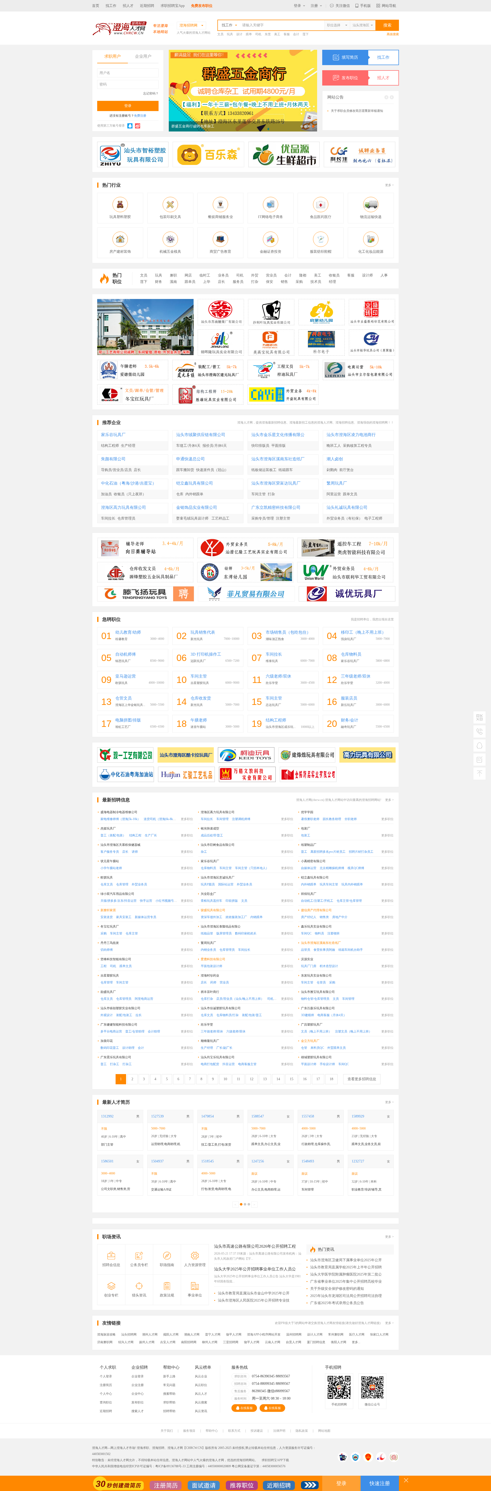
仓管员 (321, 982)
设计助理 (128, 1048)
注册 (314, 6)
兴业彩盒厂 (208, 894)
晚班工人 (334, 446)
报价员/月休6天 (215, 446)
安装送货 (107, 917)
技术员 (315, 282)
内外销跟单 (194, 494)
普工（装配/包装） (113, 835)
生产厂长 (151, 835)
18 (331, 1079)
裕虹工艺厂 (123, 727)
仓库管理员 (126, 518)
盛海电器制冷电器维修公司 (119, 812)
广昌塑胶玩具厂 (311, 1024)
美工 (277, 34)
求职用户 (112, 56)
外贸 (254, 275)
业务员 (223, 275)
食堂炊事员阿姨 (324, 950)
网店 (188, 275)
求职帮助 (169, 1402)
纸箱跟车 (285, 470)
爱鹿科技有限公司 (213, 959)
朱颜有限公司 (113, 459)
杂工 (204, 851)
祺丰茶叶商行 (210, 992)
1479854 (207, 1116)
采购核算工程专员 (357, 446)
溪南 (173, 282)
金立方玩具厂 (310, 1041)
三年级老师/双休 (356, 676)
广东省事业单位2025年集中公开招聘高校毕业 (346, 1281)
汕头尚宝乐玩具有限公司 (218, 1057)
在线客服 (246, 1408)
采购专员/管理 (262, 518)
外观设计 (107, 1015)
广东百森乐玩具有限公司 (318, 1008)
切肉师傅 (107, 950)
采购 (299, 282)
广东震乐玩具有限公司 (116, 1057)
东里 (268, 34)
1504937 (157, 1161)
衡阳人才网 (338, 1342)
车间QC (306, 933)
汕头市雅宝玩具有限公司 (318, 992)
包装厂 (305, 828)
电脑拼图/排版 (128, 720)
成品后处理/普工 (212, 835)
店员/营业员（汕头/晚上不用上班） (240, 999)
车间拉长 (108, 518)
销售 (284, 282)
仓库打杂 (207, 999)
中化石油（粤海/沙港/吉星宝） (128, 483)
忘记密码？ (151, 93)
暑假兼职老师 (310, 819)
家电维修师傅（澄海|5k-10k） (120, 819)
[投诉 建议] (479, 761)
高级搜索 (393, 34)
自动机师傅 (125, 654)
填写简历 (365, 57)
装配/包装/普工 (252, 1015)
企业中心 (137, 1394)
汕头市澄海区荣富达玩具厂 (275, 483)
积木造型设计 (329, 966)
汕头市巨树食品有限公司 (218, 845)
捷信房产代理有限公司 (316, 910)
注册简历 (106, 1385)
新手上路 (169, 1376)
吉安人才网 (167, 1342)
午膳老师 (199, 720)
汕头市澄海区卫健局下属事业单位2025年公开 (346, 1260)
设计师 (367, 275)
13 (265, 1079)
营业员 (271, 275)
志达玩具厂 (273, 705)
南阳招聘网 (188, 1342)
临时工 (204, 275)
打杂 (254, 282)
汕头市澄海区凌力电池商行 (351, 434)
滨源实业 (307, 959)
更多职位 (187, 819)
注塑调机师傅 (241, 819)
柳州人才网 (209, 1342)
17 (318, 1079)
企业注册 (137, 1385)
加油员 (106, 494)
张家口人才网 (379, 1334)
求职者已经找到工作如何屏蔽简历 (354, 123)
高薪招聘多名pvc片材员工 (327, 851)
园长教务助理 (332, 819)
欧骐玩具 (121, 683)
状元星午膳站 (110, 861)
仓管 (304, 1048)
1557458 (308, 1116)
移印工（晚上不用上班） (363, 632)
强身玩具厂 (348, 639)
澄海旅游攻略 (106, 1334)
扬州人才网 (146, 1342)
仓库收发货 (201, 698)
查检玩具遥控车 (211, 901)
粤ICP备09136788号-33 (170, 1466)
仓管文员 (123, 698)
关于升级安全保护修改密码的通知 (354, 109)
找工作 (111, 6)
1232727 (358, 1161)
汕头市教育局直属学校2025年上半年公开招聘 (346, 1267)
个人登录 (106, 1376)
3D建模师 (307, 1015)
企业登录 (137, 1376)
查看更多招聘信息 (362, 1079)
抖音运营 (228, 1064)
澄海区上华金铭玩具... (130, 705)
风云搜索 (201, 1402)
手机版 (365, 6)
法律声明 (279, 1431)
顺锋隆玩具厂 (210, 1041)
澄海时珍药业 (210, 975)
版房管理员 (224, 933)
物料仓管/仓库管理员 (315, 999)
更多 (389, 185)
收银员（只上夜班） (130, 494)
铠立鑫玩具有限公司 (194, 483)
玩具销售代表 (203, 632)
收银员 (334, 275)
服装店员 (349, 698)
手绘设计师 (327, 1064)
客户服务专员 (110, 851)
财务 (158, 282)
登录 (297, 6)
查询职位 (106, 1402)
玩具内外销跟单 (352, 884)
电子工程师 (373, 518)
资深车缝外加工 (211, 917)
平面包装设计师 (211, 966)
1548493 (308, 1161)
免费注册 (140, 115)
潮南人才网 (191, 1334)
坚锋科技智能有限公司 (116, 959)
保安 (269, 282)
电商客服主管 (247, 1064)
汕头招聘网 (129, 1334)
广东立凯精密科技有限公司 (275, 507)
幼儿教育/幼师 (128, 632)
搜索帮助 (169, 1394)
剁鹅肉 (332, 470)
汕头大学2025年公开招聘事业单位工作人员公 (255, 1269)
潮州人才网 (150, 1334)
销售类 (324, 917)
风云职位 (201, 1385)
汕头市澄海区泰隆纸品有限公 (221, 926)
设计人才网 (314, 1334)
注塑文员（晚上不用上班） (353, 1031)
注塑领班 (333, 933)
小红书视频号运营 (167, 901)
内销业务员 (208, 950)
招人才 (128, 6)
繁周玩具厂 (337, 483)
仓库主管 (132, 933)
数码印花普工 (110, 1048)
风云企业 (201, 1376)
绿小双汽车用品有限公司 (117, 894)
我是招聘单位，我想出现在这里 (372, 619)
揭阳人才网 (170, 1334)
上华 (206, 282)
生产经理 (128, 446)
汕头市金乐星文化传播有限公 (278, 434)
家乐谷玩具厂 (113, 434)
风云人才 (201, 1394)
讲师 (135, 851)
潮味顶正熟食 (275, 639)
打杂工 (114, 1064)
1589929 (358, 1116)
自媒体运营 (308, 868)
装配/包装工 (124, 1015)
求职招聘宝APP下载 (275, 1460)
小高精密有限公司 (313, 861)
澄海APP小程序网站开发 (264, 1334)
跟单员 (190, 282)
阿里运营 (334, 494)
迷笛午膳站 (198, 727)
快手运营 (146, 901)
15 (291, 1079)
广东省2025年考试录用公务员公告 (337, 1303)
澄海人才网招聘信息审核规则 (351, 116)
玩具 (230, 34)
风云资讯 (201, 1411)
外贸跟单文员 (336, 1048)
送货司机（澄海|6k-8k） (160, 819)
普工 (304, 851)
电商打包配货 (210, 1064)
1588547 (257, 1116)
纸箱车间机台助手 (350, 950)
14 (278, 1079)
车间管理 (222, 819)
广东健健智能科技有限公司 (119, 1024)
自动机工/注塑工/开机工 (317, 901)
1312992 (107, 1116)
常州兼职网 (335, 1334)
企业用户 (143, 56)
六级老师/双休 (278, 676)
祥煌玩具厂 (308, 894)
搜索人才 (137, 1411)
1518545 (207, 1161)
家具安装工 (123, 917)
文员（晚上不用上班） (316, 1031)
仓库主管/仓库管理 (349, 901)
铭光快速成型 (210, 828)
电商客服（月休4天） (332, 1015)
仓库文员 (107, 884)
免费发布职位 (202, 6)
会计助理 (154, 1031)
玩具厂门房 (308, 966)
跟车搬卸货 (185, 470)
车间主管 (258, 494)
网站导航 (389, 6)
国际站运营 (225, 884)
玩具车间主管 (329, 884)
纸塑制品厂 (308, 845)
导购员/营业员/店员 (116, 470)
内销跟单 (256, 917)
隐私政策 (302, 1431)
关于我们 (167, 1431)
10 (225, 1079)
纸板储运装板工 (263, 470)
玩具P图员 (208, 884)
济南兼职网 (105, 1342)
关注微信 (343, 6)
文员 (220, 34)
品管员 (305, 950)
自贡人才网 (293, 1342)
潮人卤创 (335, 459)
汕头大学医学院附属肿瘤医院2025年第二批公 (346, 1274)
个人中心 (106, 1394)
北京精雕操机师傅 (332, 868)
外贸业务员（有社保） (344, 518)
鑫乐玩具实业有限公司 (316, 926)
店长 (221, 282)
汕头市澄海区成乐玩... (281, 727)
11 (238, 1079)
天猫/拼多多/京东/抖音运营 (119, 901)
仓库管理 (122, 884)
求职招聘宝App (173, 6)
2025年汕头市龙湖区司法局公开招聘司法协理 (346, 1296)
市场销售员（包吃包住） (288, 632)
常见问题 (169, 1385)
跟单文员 (350, 494)
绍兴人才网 (125, 1342)
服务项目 (189, 1431)
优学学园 (307, 812)
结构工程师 (110, 446)
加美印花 (107, 1041)
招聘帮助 (169, 1411)
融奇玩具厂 (348, 727)
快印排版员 (260, 446)
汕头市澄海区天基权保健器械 (120, 845)
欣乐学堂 (272, 683)
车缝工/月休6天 (188, 446)
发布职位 (365, 78)
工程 (104, 966)
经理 (332, 282)
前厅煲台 (346, 470)
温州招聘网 (294, 1334)
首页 (95, 6)
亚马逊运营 (125, 676)
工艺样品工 (220, 518)
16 (305, 1079)
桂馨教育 (121, 639)
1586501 (107, 1161)
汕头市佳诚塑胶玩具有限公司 (221, 1008)
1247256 (257, 1161)
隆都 (302, 275)
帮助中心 (212, 1431)
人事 (384, 275)
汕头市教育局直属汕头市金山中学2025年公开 (253, 1293)
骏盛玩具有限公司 (213, 910)
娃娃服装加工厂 (236, 917)
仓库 (179, 494)
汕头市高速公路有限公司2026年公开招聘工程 (255, 1246)
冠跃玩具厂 (198, 661)
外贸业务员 (139, 884)
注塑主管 (283, 518)
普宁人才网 (212, 1334)
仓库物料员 (351, 654)
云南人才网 (272, 1342)
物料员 (319, 933)
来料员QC (317, 1048)
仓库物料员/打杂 (227, 1015)
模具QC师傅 (356, 868)
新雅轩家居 (108, 910)
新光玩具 (197, 639)
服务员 (238, 282)
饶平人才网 (233, 1334)
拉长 (139, 1015)
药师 (213, 982)
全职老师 (350, 819)
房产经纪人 (308, 917)
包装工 (305, 835)
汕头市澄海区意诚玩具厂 (218, 877)
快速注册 (380, 1483)
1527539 (157, 1116)
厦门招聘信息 (316, 1342)
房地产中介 (340, 917)
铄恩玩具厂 (123, 661)
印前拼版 (232, 901)
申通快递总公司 (190, 459)
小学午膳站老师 (111, 868)
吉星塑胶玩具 (200, 683)
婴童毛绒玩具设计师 (192, 518)
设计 (239, 34)
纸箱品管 (207, 933)
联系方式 (234, 1431)
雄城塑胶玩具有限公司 (316, 1057)
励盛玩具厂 (108, 992)
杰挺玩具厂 (108, 828)
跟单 (249, 34)
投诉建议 (257, 1431)
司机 (258, 34)
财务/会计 (349, 720)
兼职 (173, 275)
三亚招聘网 (230, 1342)
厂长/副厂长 (224, 1048)
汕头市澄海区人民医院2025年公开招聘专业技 (253, 1300)
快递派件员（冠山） (212, 470)
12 (251, 1079)
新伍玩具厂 (348, 705)
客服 (287, 34)
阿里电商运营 (144, 999)
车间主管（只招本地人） (252, 868)
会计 (296, 34)
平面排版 (278, 446)
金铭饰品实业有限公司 (196, 507)
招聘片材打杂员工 (361, 851)
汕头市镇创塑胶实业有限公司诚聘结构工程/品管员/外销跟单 (218, 126)
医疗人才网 (356, 1334)
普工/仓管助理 (134, 1031)
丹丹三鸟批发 (110, 943)
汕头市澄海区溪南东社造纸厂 (278, 459)
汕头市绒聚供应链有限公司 (200, 434)
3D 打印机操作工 (206, 654)
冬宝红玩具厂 (110, 926)
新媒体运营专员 (145, 917)
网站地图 (324, 1431)
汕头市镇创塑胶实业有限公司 (120, 1008)
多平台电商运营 (111, 1031)
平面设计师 (308, 1064)
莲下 (306, 34)
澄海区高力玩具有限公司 (123, 507)
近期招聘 (147, 6)
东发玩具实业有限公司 (316, 975)
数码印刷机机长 (245, 933)
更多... (356, 1342)
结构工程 (135, 835)
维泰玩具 (272, 661)
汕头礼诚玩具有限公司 (347, 507)
